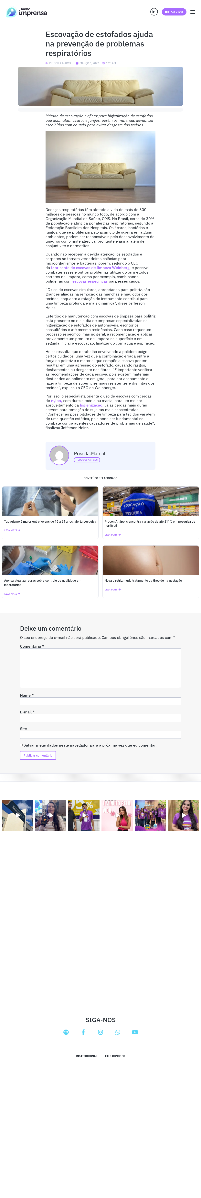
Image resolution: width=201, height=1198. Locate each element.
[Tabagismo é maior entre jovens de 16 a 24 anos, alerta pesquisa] (50, 501)
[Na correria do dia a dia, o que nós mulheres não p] (117, 815)
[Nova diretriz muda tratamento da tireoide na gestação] (151, 560)
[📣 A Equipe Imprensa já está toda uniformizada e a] (150, 815)
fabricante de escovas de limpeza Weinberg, (91, 267)
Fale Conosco (115, 1056)
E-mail (27, 712)
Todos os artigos (87, 459)
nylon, (57, 400)
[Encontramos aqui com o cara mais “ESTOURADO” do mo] (84, 815)
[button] (154, 11)
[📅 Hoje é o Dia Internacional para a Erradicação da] (183, 815)
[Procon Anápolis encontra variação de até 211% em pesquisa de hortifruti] (151, 501)
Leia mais (10, 530)
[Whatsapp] (117, 1032)
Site (23, 729)
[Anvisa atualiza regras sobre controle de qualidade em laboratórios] (50, 560)
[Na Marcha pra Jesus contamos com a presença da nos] (50, 815)
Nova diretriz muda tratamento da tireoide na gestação (143, 580)
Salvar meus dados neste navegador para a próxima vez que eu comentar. (90, 745)
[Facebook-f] (83, 1032)
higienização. (92, 405)
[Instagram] (100, 1032)
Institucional (86, 1056)
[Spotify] (65, 1032)
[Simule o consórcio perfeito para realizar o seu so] (17, 815)
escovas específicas (90, 281)
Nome (27, 695)
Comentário (32, 646)
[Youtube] (135, 1032)
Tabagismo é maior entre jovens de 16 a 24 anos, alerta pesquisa (50, 521)
